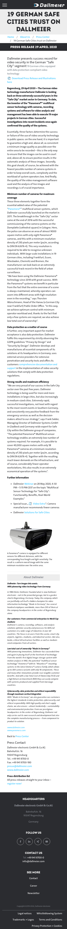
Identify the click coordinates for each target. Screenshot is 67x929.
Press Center (43, 37)
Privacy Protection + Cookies (47, 925)
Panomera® (14, 209)
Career (33, 885)
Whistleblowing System (49, 913)
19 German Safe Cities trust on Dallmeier (33, 21)
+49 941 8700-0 (35, 857)
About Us (25, 37)
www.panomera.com (16, 730)
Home (10, 37)
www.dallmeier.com (15, 727)
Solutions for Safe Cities (37, 512)
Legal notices (25, 913)
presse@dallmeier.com (19, 766)
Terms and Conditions (50, 919)
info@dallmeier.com (33, 861)
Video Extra (39, 503)
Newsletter (34, 893)
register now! (14, 783)
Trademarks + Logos (23, 919)
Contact (33, 878)
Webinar (28, 483)
